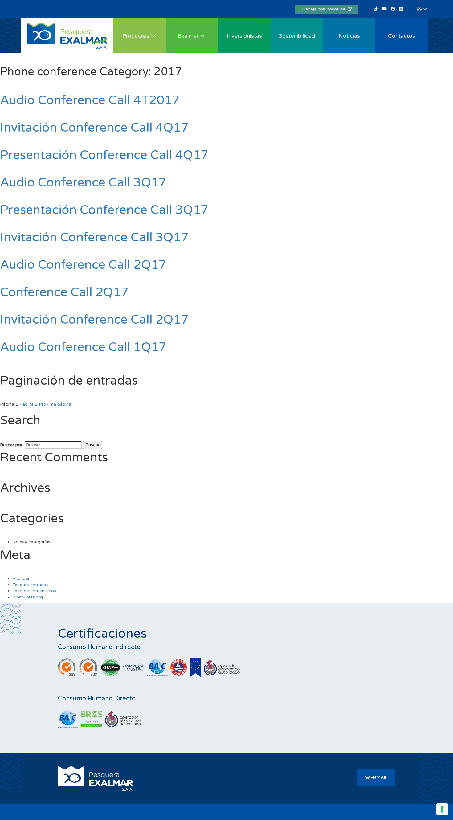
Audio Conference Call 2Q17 (83, 264)
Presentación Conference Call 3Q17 (104, 209)
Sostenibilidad (297, 35)
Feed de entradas (30, 584)
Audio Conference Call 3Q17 (83, 182)
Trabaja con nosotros (324, 9)
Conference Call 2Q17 (64, 292)
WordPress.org (27, 597)
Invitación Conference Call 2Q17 (94, 319)
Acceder (21, 578)
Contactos (401, 35)
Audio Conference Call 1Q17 (83, 347)
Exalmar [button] (188, 35)
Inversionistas (244, 35)
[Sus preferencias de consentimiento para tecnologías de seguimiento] (442, 809)
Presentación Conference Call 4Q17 (104, 155)
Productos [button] (135, 35)
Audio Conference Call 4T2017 (90, 100)
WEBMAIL (376, 777)
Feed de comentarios (34, 591)
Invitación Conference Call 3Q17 (94, 237)
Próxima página (55, 404)
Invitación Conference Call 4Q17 (94, 127)
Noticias (349, 35)
